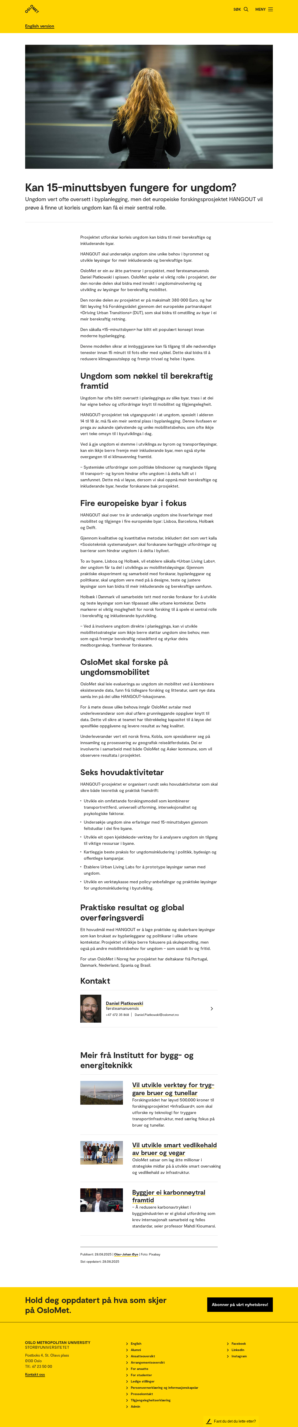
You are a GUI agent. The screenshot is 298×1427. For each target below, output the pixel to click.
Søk (237, 9)
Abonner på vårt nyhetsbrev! (240, 1304)
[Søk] (246, 9)
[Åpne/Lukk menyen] (270, 9)
